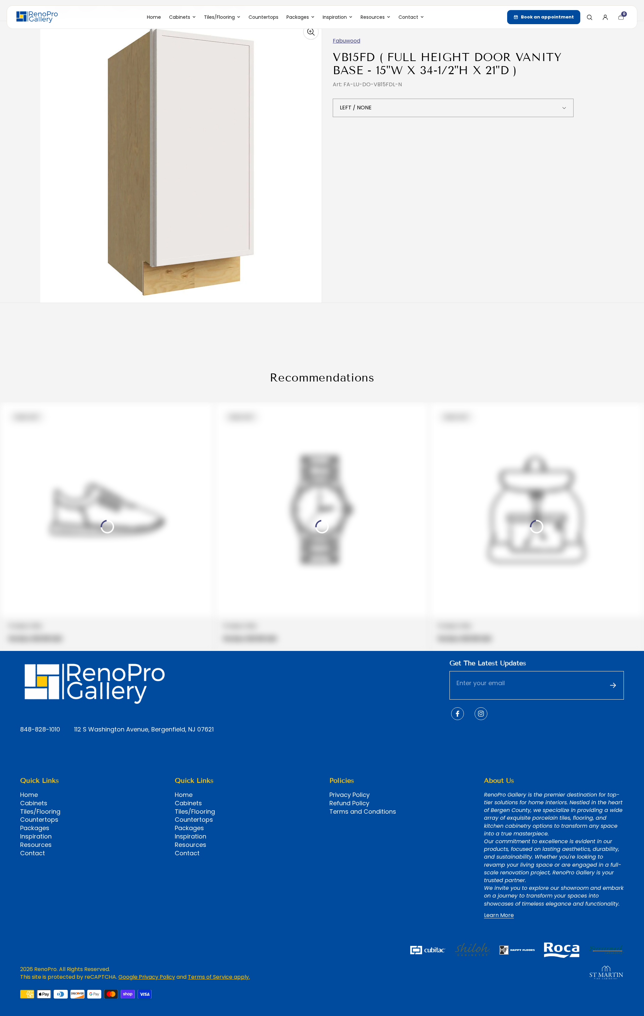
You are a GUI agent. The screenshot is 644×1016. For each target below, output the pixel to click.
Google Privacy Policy (146, 977)
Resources (36, 845)
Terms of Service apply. (219, 977)
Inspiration (36, 836)
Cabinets (33, 803)
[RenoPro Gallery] (37, 17)
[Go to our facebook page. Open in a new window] (457, 713)
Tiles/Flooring (40, 812)
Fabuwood (346, 41)
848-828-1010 (40, 729)
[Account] (605, 17)
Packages (34, 828)
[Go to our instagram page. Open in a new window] (481, 713)
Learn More (499, 915)
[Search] (589, 17)
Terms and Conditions (362, 812)
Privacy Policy (349, 795)
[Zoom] (311, 31)
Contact (32, 853)
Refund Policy (349, 803)
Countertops (39, 820)
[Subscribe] (613, 685)
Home (29, 795)
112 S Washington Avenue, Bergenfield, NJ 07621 (144, 729)
